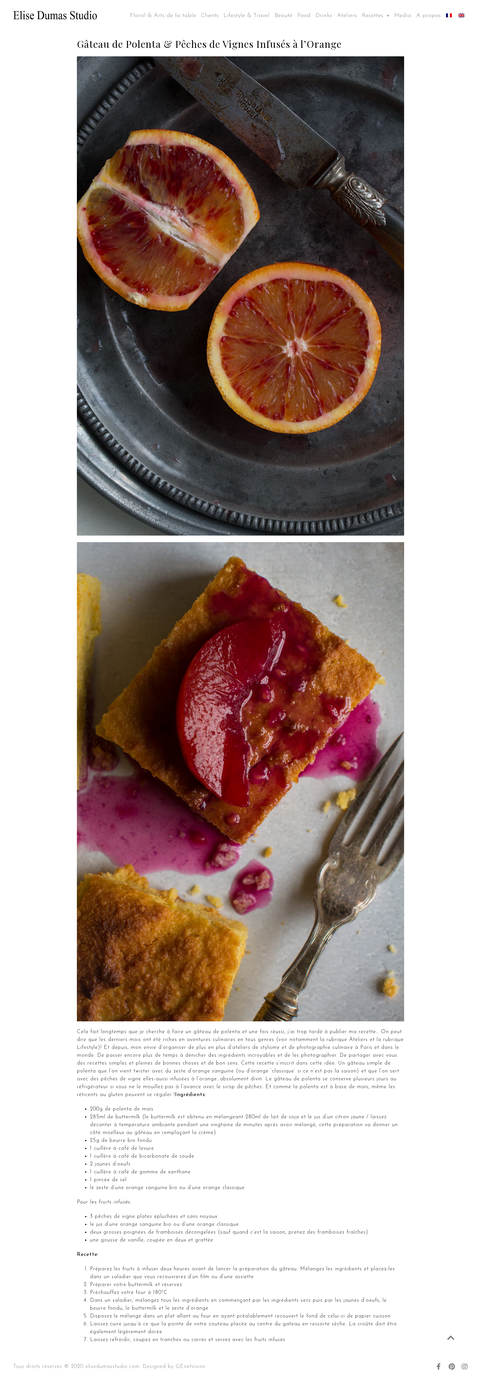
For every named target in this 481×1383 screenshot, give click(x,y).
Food (304, 16)
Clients (210, 16)
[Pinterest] (451, 1366)
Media (402, 16)
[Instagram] (464, 1366)
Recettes (372, 16)
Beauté (284, 16)
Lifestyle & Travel (246, 16)
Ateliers (347, 16)
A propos (428, 16)
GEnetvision (190, 1366)
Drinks (323, 16)
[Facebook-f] (438, 1366)
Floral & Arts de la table (163, 16)
